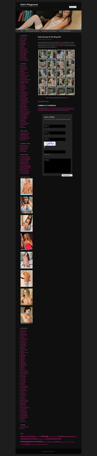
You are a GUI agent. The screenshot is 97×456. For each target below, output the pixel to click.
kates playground (71, 436)
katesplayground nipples (41, 438)
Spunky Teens (23, 119)
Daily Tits (22, 84)
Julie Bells (23, 383)
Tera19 (22, 419)
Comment (47, 159)
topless (30, 444)
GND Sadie (23, 369)
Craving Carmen (24, 78)
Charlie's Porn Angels (25, 75)
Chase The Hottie (24, 338)
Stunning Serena (24, 417)
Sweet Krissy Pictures (25, 123)
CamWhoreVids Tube (25, 134)
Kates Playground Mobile (26, 167)
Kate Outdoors (55, 108)
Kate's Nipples (23, 54)
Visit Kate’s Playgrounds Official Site (32, 31)
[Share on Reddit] (52, 105)
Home (22, 31)
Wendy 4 (22, 126)
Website (46, 139)
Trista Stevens (23, 421)
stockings (22, 444)
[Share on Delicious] (44, 105)
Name (47, 126)
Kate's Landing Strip (25, 51)
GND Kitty (22, 361)
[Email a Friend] (41, 105)
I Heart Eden (23, 377)
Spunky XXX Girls (24, 415)
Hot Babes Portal (24, 100)
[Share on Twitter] (39, 105)
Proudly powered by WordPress (48, 451)
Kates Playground (24, 106)
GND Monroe (23, 363)
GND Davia (23, 356)
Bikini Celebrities (24, 145)
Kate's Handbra (41, 109)
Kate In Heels (49, 108)
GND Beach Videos (24, 352)
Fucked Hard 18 (24, 93)
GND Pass (23, 366)
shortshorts (53, 110)
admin (50, 39)
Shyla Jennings (24, 110)
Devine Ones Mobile (25, 160)
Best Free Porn (24, 70)
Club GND (23, 341)
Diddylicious (23, 86)
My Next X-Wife (24, 107)
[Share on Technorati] (53, 105)
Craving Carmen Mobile (25, 159)
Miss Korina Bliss (24, 401)
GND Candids (23, 355)
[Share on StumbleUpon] (49, 105)
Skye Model (23, 410)
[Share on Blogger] (42, 105)
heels (63, 109)
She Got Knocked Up (25, 407)
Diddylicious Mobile (25, 162)
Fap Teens (23, 90)
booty (27, 436)
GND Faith (23, 358)
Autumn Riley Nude (24, 426)
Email (47, 133)
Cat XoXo (22, 337)
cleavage (56, 109)
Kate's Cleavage (71, 108)
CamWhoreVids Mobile (25, 158)
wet (40, 444)
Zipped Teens (23, 127)
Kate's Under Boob (24, 60)
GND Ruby (23, 368)
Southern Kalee (24, 412)
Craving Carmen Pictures (26, 79)
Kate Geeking (23, 37)
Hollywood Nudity (24, 99)
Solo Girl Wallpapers (25, 113)
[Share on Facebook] (38, 105)
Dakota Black (23, 344)
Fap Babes (23, 89)
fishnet (51, 436)
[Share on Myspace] (48, 105)
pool (63, 441)
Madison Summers (24, 400)
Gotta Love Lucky (24, 370)
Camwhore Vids (24, 335)
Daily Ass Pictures (24, 81)
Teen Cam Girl (23, 139)
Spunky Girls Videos (25, 138)
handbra (61, 436)
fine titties (57, 45)
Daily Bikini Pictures (25, 82)
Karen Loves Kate (24, 386)
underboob (34, 444)
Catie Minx (23, 74)
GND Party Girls (24, 365)
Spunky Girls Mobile (25, 172)
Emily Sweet (23, 348)
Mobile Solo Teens (24, 169)
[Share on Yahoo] (50, 105)
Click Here (65, 97)
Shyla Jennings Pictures (25, 111)
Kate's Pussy (23, 57)
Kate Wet (22, 46)
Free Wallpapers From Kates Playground (49, 31)
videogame (38, 444)
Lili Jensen (23, 396)
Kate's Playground (29, 4)
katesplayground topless (42, 110)
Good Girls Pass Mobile (25, 165)
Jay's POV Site (24, 103)
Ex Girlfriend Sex (24, 88)
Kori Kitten (23, 391)
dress (49, 436)
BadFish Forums (24, 68)
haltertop (60, 109)
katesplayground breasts (69, 109)
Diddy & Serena (24, 345)
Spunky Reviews (24, 117)
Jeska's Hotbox (24, 105)
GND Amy (22, 351)
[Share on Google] (46, 105)
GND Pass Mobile (24, 163)
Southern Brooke (24, 411)
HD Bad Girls (23, 375)
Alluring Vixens (24, 67)
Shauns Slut (23, 405)
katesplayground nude (53, 439)
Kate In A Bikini (24, 39)
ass (49, 109)
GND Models (23, 362)
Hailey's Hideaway (24, 97)
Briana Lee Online (24, 72)
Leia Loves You (24, 394)
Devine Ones (23, 85)
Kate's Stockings (24, 58)
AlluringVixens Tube (25, 133)
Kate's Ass (65, 108)
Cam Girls (23, 428)
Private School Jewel (25, 109)
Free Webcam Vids (24, 92)
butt (36, 436)
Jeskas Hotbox (23, 382)
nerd (53, 441)
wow (47, 444)
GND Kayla (23, 359)
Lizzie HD (22, 397)
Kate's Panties (23, 56)
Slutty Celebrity (24, 151)
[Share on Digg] (45, 105)
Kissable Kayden (24, 390)
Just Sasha (23, 384)
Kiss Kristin (23, 389)
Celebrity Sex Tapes (25, 146)
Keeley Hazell (23, 149)
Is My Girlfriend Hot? (25, 102)
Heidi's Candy (23, 376)
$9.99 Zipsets (23, 65)
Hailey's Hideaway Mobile (26, 166)
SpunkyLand (23, 120)
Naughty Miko (23, 403)
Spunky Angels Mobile (25, 170)
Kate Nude (23, 42)
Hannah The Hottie (24, 373)
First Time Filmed (24, 349)
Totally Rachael (24, 124)
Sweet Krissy (23, 121)
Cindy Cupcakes (24, 76)
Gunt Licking (23, 96)
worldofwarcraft (44, 444)
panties (61, 441)
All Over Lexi (23, 330)
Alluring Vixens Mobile (25, 156)
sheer (65, 441)
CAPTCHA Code (47, 154)
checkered (52, 109)
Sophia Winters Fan (25, 114)
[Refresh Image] (44, 147)
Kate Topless (60, 108)
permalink (67, 110)
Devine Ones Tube (24, 135)
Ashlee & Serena (24, 334)
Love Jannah (23, 398)
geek (54, 436)
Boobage (22, 71)
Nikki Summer (23, 404)
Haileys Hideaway (24, 372)
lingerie (50, 442)
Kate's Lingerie (24, 53)
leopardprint (45, 441)
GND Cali (22, 354)
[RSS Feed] (55, 105)
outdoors (49, 110)
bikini (24, 436)
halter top (60, 42)
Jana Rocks (23, 380)
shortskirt (72, 441)
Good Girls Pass (24, 95)
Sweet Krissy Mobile (25, 173)
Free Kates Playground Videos (65, 31)
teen (25, 444)
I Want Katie (23, 379)
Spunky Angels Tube (25, 137)
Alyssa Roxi (23, 333)
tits (28, 444)
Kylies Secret (23, 393)
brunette (32, 436)
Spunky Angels (24, 116)
